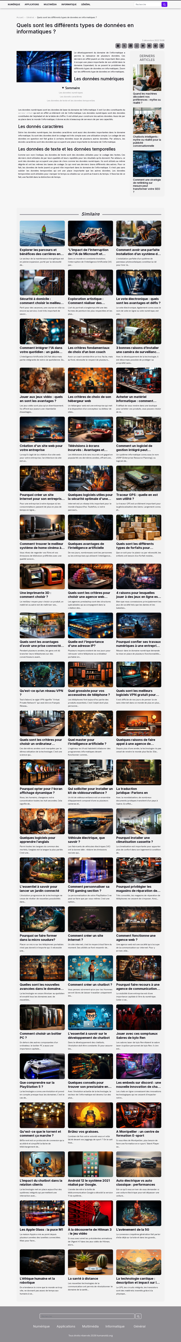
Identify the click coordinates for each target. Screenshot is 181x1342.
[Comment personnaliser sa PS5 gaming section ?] (90, 870)
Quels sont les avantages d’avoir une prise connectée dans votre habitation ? (41, 646)
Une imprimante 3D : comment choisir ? (35, 595)
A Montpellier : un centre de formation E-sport (137, 1133)
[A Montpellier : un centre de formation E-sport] (138, 1115)
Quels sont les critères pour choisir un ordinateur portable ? (41, 744)
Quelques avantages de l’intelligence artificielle (86, 546)
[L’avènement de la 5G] (138, 1213)
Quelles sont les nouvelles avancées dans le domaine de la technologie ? (40, 989)
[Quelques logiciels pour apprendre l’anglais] (42, 821)
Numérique (14, 4)
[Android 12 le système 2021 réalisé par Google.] (90, 1164)
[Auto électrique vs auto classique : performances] (138, 1164)
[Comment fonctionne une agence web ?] (138, 919)
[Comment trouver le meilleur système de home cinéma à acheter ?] (42, 527)
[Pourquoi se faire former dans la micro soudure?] (42, 919)
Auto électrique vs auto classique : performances (135, 1182)
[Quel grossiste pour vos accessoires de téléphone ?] (90, 674)
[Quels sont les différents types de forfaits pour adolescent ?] (138, 527)
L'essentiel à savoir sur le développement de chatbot (89, 1035)
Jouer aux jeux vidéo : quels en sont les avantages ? (41, 399)
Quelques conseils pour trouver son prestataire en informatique (88, 1087)
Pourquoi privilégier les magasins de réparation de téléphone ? (136, 891)
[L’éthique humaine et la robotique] (42, 1262)
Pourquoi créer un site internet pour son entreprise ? (41, 499)
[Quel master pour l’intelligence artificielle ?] (90, 723)
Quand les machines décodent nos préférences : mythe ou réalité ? (147, 98)
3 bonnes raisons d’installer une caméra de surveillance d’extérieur (137, 352)
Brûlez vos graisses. (83, 1131)
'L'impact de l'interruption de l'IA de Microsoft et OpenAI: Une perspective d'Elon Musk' (88, 256)
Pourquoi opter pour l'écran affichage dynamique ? (41, 791)
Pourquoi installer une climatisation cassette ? (134, 840)
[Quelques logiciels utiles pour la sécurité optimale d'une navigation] (90, 478)
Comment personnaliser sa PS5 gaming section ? (88, 888)
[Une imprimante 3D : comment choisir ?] (42, 576)
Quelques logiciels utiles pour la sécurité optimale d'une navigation (90, 499)
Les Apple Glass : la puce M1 (41, 1229)
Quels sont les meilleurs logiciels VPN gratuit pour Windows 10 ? (136, 695)
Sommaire (72, 88)
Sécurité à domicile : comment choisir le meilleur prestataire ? (41, 303)
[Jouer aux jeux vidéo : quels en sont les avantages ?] (42, 380)
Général (85, 4)
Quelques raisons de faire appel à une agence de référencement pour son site (138, 744)
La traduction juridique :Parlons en (132, 791)
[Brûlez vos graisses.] (90, 1115)
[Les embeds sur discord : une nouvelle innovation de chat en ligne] (138, 1066)
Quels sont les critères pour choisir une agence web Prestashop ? (89, 597)
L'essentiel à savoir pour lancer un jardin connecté (39, 888)
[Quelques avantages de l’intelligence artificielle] (90, 527)
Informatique (68, 4)
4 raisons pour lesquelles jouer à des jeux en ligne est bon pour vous (137, 597)
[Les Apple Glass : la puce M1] (42, 1213)
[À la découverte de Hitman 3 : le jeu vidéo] (90, 1213)
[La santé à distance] (90, 1262)
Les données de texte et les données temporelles (71, 100)
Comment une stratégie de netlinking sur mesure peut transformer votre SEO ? (147, 185)
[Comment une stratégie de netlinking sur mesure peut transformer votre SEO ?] (147, 163)
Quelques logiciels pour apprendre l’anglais (37, 840)
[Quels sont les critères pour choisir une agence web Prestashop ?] (90, 576)
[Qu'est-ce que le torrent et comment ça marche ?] (42, 1115)
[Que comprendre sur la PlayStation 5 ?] (42, 1066)
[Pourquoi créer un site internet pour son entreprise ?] (42, 478)
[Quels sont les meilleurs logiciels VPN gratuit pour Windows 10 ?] (138, 674)
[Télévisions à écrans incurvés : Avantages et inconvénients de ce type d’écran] (90, 429)
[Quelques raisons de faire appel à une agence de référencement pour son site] (138, 723)
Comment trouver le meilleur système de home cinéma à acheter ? (41, 548)
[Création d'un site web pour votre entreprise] (42, 429)
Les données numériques (71, 92)
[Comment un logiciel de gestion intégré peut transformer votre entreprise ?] (138, 429)
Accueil (20, 17)
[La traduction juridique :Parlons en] (138, 772)
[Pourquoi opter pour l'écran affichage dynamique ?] (42, 772)
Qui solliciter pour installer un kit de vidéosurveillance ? (90, 791)
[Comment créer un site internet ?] (90, 919)
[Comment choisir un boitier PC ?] (42, 1017)
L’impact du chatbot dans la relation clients (41, 1182)
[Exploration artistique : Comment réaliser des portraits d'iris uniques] (90, 282)
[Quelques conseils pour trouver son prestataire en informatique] (90, 1066)
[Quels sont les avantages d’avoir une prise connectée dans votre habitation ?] (42, 625)
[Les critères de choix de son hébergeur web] (90, 380)
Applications (32, 4)
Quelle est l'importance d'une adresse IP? (86, 644)
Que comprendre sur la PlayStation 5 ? (37, 1084)
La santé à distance (83, 1278)
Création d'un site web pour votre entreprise (41, 448)
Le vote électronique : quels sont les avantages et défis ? (138, 301)
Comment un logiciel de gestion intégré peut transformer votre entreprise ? (134, 452)
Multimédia (50, 4)
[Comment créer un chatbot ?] (90, 968)
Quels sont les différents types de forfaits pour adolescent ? (135, 548)
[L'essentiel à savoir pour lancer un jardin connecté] (42, 870)
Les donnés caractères (71, 96)
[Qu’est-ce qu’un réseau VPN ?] (42, 674)
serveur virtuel (25, 113)
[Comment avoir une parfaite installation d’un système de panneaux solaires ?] (138, 233)
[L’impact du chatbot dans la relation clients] (42, 1164)
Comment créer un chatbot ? (90, 984)
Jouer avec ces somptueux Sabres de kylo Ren (137, 1035)
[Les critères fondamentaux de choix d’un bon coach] (90, 331)
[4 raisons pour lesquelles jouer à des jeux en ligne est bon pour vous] (138, 576)
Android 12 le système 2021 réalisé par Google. (89, 1182)
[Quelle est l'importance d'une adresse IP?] (90, 625)
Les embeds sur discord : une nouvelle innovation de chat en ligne (138, 1087)
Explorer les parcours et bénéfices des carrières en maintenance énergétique (40, 254)
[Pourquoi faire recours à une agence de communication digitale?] (138, 968)
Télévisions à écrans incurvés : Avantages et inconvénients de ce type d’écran (87, 452)
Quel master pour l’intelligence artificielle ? (87, 742)
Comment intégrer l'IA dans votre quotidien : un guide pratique (41, 352)
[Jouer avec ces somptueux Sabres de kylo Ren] (138, 1017)
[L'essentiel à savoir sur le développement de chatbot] (90, 1017)
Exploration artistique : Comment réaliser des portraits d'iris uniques (85, 303)
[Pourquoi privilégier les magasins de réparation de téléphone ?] (138, 870)
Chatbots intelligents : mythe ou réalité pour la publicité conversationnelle (147, 141)
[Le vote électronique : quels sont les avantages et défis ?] (138, 282)
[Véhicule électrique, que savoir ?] (90, 821)
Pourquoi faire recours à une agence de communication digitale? (138, 989)
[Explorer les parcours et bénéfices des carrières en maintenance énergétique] (42, 233)
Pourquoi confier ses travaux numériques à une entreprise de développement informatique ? (138, 648)
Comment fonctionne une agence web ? (136, 937)
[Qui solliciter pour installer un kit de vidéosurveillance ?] (90, 772)
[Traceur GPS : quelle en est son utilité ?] (138, 478)
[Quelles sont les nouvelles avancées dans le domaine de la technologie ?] (42, 968)
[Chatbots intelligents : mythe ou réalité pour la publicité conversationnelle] (147, 120)
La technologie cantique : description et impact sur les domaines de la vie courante (138, 1283)
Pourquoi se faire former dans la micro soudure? (38, 937)
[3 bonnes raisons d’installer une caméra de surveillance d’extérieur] (138, 331)
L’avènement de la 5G (132, 1229)
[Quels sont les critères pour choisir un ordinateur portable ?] (42, 723)
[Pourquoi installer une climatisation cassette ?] (138, 821)
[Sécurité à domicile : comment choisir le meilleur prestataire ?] (42, 282)
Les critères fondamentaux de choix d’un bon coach (89, 350)
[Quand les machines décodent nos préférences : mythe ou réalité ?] (147, 77)
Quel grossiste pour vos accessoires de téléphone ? (89, 693)
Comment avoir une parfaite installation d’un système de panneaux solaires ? (138, 254)
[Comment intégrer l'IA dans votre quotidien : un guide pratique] (42, 331)
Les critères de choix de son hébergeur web (89, 399)
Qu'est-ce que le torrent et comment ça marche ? (40, 1133)
